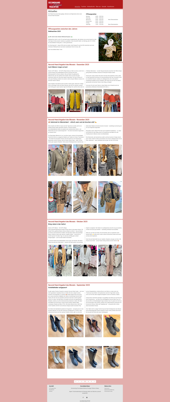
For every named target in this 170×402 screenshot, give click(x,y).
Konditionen (110, 6)
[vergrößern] (110, 46)
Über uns (98, 6)
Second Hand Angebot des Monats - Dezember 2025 (68, 65)
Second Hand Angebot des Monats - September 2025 (69, 285)
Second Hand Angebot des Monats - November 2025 (68, 120)
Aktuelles (77, 6)
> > (94, 381)
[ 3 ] (85, 381)
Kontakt (104, 6)
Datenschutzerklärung (109, 389)
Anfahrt (50, 391)
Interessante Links (108, 391)
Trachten (83, 6)
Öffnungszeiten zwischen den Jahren (62, 29)
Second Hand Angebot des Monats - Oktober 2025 (67, 222)
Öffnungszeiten (52, 388)
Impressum (106, 388)
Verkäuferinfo (91, 6)
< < (75, 381)
